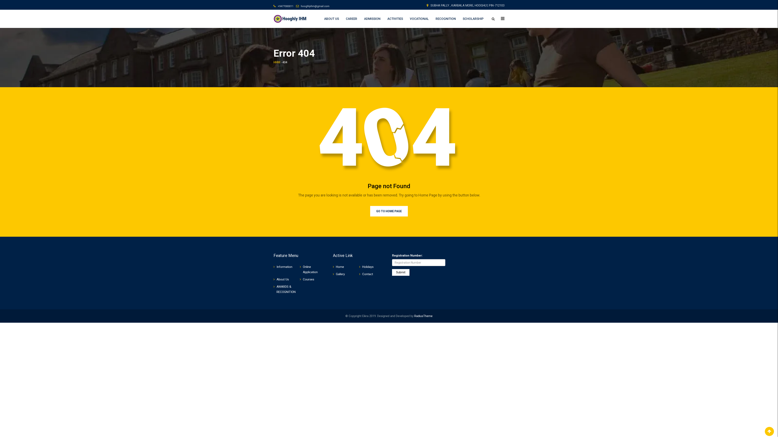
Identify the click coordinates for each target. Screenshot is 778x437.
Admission (372, 19)
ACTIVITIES (395, 19)
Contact (367, 274)
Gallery (340, 274)
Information (284, 267)
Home (340, 267)
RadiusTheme (423, 316)
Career (351, 19)
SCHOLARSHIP (473, 19)
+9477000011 (285, 6)
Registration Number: (407, 255)
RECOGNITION (446, 19)
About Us (331, 19)
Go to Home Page (389, 211)
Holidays (368, 267)
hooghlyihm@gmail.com (315, 6)
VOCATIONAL (419, 19)
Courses (308, 279)
